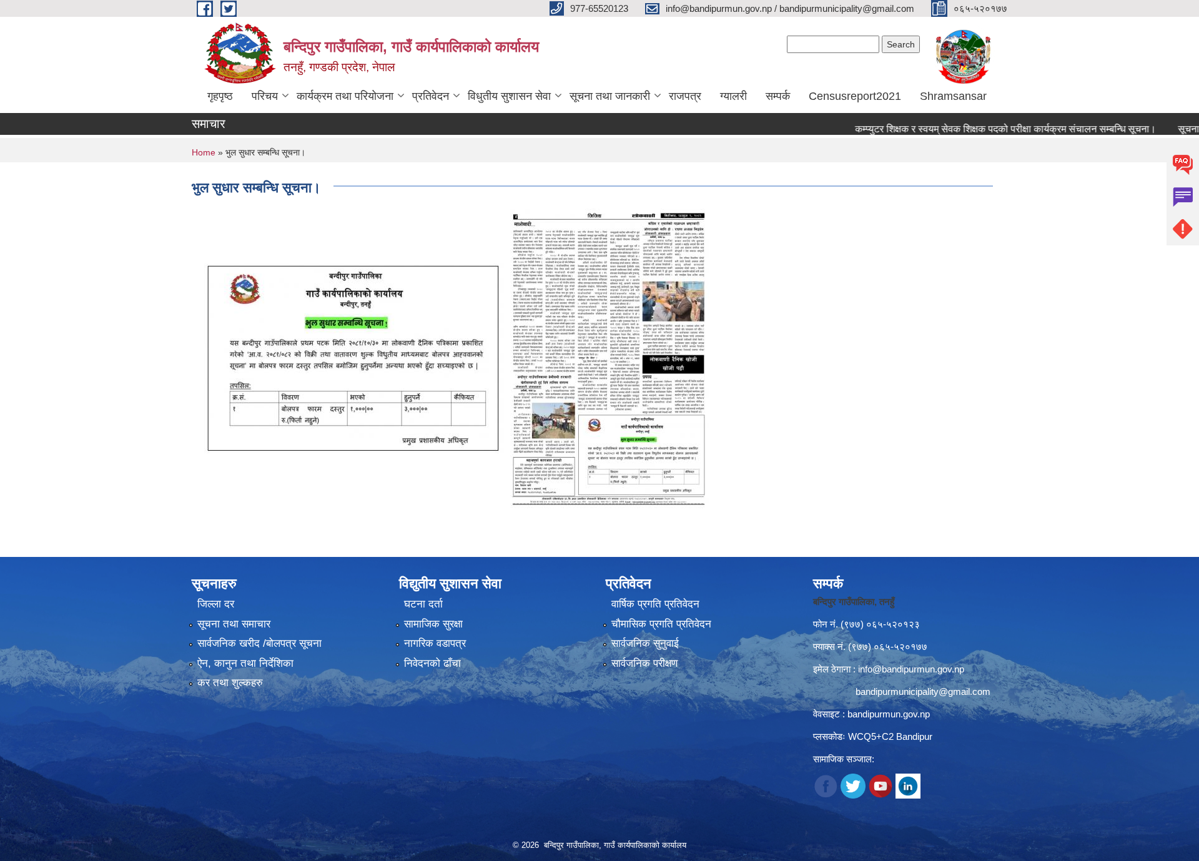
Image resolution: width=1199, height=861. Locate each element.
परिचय (265, 96)
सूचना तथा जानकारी (610, 96)
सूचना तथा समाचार (233, 624)
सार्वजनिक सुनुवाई (645, 643)
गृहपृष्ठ (220, 96)
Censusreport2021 (855, 96)
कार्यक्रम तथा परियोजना (345, 96)
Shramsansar (953, 96)
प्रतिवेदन (430, 96)
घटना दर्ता (423, 604)
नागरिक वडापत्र (435, 643)
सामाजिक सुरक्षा (433, 624)
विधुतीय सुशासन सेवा (509, 96)
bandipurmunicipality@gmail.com (923, 691)
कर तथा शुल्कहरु (230, 683)
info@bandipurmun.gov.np (911, 669)
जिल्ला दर (215, 604)
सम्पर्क (778, 96)
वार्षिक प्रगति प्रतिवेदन (655, 604)
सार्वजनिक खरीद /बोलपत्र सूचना (259, 643)
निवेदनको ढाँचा (432, 663)
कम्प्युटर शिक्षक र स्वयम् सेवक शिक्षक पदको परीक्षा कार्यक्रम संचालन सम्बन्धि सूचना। (977, 129)
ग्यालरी (733, 96)
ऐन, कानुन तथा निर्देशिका (245, 663)
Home (203, 152)
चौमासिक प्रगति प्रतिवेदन (661, 624)
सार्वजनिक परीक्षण (644, 663)
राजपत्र (685, 96)
